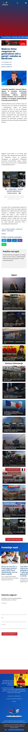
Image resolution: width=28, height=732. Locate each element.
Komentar (4, 603)
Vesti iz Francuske (6, 64)
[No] (26, 727)
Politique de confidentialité (14, 696)
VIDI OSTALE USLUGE (14, 539)
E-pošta (3, 624)
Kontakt (14, 701)
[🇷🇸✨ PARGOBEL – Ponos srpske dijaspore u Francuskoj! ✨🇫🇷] (14, 179)
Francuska (19, 229)
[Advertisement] (14, 20)
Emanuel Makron (10, 229)
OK (5, 729)
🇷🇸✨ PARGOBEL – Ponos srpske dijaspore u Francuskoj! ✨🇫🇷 (14, 191)
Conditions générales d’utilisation (14, 698)
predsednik (10, 230)
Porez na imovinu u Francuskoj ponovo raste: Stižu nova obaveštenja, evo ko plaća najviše (9, 570)
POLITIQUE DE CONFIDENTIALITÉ (16, 729)
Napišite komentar (6, 66)
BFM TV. (15, 100)
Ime (2, 617)
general (3, 230)
